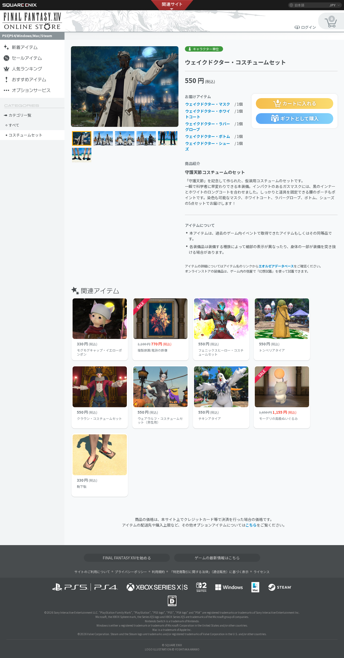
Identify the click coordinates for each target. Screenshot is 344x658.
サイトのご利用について (92, 571)
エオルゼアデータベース (276, 266)
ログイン (308, 27)
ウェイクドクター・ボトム (207, 136)
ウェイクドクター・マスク (207, 104)
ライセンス (261, 571)
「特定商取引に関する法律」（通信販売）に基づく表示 (209, 571)
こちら (251, 525)
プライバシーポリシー (131, 571)
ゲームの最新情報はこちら (217, 557)
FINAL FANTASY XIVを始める (127, 557)
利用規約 (158, 571)
